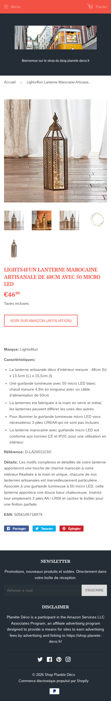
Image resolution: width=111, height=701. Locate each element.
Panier (101, 7)
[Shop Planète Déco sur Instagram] (68, 660)
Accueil (10, 82)
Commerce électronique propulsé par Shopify (54, 681)
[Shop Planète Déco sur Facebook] (49, 660)
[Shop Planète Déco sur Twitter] (40, 660)
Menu (15, 7)
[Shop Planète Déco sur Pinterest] (59, 660)
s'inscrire (94, 590)
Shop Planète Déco (60, 675)
